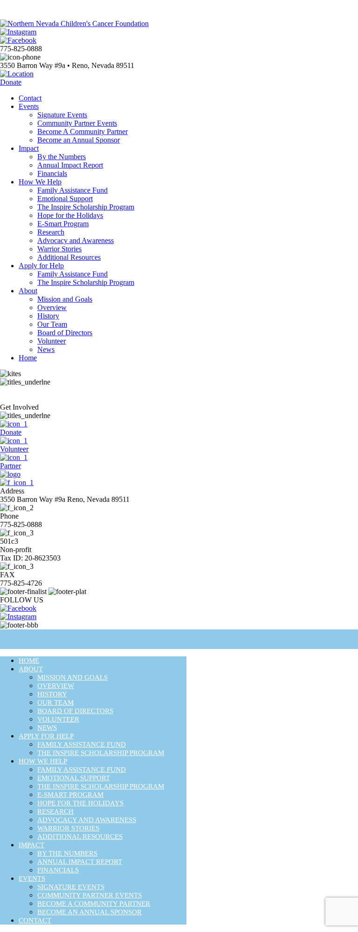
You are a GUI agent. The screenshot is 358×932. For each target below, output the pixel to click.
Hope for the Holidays (70, 215)
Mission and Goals (64, 299)
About (28, 291)
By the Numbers (61, 157)
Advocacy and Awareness (75, 240)
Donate (10, 82)
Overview (52, 307)
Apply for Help (41, 266)
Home (28, 358)
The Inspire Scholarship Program (85, 207)
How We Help (40, 182)
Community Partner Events (77, 123)
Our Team (52, 324)
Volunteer (51, 341)
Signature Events (62, 115)
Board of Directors (64, 333)
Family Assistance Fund (72, 190)
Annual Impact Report (70, 165)
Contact (30, 98)
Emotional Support (65, 199)
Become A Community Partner (82, 131)
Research (50, 232)
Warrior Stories (59, 249)
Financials (52, 173)
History (48, 316)
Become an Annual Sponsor (78, 140)
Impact (29, 148)
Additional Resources (69, 257)
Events (29, 106)
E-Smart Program (63, 224)
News (46, 349)
